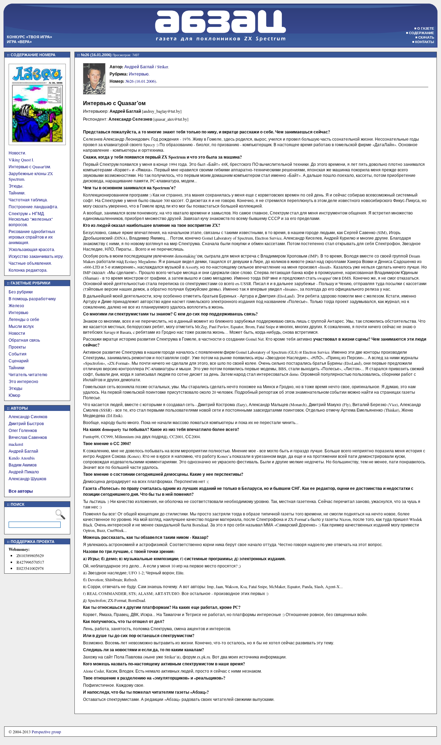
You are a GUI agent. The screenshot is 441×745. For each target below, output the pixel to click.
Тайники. (17, 192)
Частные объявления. (30, 263)
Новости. (17, 152)
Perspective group (46, 731)
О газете (425, 28)
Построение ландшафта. (33, 206)
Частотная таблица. (28, 199)
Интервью (18, 312)
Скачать (426, 37)
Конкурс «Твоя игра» (29, 37)
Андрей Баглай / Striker (146, 66)
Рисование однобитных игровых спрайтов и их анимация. (32, 237)
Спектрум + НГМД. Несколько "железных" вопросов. (31, 219)
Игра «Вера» (19, 42)
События (18, 353)
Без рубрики (21, 291)
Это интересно (23, 381)
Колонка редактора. (28, 270)
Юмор (14, 395)
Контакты (424, 42)
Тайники (16, 367)
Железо (16, 305)
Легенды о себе (24, 319)
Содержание (421, 33)
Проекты (17, 347)
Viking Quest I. (21, 159)
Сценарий (19, 360)
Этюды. (16, 186)
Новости (17, 333)
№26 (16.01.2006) (140, 81)
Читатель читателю (28, 374)
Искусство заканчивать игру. (36, 256)
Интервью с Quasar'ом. (30, 166)
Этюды (15, 388)
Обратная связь (24, 340)
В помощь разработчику (32, 298)
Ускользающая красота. (32, 249)
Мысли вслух (21, 326)
